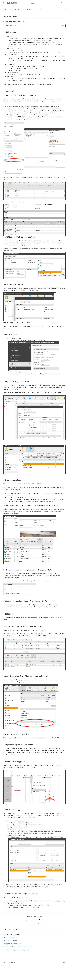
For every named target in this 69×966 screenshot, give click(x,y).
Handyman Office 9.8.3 (10, 937)
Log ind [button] (63, 3)
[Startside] (10, 3)
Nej (39, 919)
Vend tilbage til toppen (10, 929)
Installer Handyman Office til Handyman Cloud (16, 950)
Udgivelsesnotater (20, 9)
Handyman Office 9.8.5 (10, 940)
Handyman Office (31, 9)
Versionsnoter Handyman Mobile (12, 943)
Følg (63, 25)
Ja (30, 919)
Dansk (33, 3)
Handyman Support (8, 9)
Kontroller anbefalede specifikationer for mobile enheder (19, 947)
